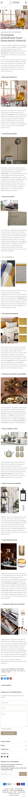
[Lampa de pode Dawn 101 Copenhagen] (14, 165)
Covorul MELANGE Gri (8, 257)
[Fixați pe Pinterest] (11, 678)
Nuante (23, 671)
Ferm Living (20, 669)
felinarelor (4, 51)
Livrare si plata (18, 789)
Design (22, 668)
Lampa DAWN (5, 177)
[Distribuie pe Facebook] (2, 678)
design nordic (12, 669)
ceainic (3, 475)
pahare (22, 419)
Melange (20, 298)
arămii (11, 415)
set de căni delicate (6, 473)
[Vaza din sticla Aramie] (14, 570)
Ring (24, 521)
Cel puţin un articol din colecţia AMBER (14, 374)
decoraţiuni (4, 53)
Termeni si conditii (8, 789)
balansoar (11, 114)
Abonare (23, 774)
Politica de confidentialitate (17, 790)
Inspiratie (3, 671)
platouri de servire (19, 421)
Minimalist (9, 671)
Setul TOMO (23, 651)
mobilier (13, 47)
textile (8, 672)
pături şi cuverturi (12, 51)
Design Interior (4, 669)
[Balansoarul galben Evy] (14, 107)
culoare (18, 668)
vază (3, 573)
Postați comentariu (9, 733)
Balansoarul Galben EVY (9, 77)
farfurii (2, 413)
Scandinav (3, 672)
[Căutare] (25, 7)
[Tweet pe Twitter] (5, 678)
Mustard (9, 360)
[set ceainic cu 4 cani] (14, 459)
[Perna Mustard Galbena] (14, 344)
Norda (19, 671)
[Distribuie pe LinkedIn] (8, 678)
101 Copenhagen (10, 668)
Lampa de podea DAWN (9, 134)
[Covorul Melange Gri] (14, 287)
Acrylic (23, 241)
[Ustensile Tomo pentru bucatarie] (14, 636)
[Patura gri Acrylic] (14, 227)
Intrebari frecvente (7, 792)
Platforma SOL (21, 792)
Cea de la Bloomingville (10, 583)
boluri (5, 422)
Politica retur (5, 790)
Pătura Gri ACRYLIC (8, 196)
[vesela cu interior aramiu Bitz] (14, 404)
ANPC (15, 792)
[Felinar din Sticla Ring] (14, 514)
